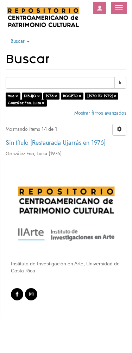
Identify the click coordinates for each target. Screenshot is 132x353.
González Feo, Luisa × (26, 103)
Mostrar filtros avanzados (100, 113)
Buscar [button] (18, 41)
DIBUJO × (32, 96)
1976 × (51, 96)
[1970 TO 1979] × (101, 96)
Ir (120, 82)
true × (13, 96)
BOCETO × (72, 96)
